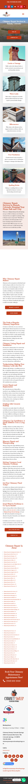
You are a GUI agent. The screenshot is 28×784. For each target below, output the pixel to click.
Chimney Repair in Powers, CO (10, 630)
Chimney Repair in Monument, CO (10, 613)
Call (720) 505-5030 (14, 530)
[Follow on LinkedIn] (12, 6)
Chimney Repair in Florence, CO (10, 584)
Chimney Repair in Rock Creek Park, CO (11, 634)
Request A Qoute (14, 307)
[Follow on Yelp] (24, 6)
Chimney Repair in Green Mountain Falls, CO (12, 599)
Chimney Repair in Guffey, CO (9, 601)
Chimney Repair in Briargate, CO (10, 556)
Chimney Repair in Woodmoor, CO (10, 661)
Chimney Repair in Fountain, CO (10, 593)
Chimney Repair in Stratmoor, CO (10, 649)
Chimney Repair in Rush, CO (9, 636)
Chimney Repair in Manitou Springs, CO (11, 609)
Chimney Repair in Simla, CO (9, 643)
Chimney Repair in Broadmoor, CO (10, 558)
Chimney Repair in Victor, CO (9, 653)
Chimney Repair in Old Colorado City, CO (12, 619)
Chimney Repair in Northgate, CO (10, 615)
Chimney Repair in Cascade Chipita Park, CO (12, 564)
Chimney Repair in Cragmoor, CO (10, 570)
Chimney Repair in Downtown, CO (10, 576)
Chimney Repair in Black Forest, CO (11, 554)
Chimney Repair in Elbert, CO (9, 578)
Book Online (14, 313)
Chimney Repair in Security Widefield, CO (12, 638)
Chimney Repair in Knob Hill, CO (10, 605)
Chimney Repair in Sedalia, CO (10, 640)
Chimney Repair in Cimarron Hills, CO (11, 568)
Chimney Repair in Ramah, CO (9, 632)
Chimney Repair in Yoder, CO (9, 663)
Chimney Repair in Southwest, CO (10, 647)
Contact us (14, 37)
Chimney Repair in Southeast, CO (10, 645)
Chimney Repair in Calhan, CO (9, 560)
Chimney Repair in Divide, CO (9, 574)
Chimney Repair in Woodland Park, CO (11, 659)
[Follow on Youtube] (15, 6)
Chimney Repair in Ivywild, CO (10, 603)
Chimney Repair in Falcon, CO (9, 582)
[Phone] (24, 780)
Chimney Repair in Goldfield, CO (10, 597)
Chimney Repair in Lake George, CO (11, 607)
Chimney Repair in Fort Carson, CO (10, 591)
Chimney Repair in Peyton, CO (9, 623)
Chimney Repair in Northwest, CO (10, 617)
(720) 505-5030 (16, 2)
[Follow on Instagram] (9, 6)
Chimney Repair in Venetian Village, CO (11, 651)
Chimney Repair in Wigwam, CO (10, 657)
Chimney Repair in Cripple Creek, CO (11, 572)
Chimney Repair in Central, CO (10, 566)
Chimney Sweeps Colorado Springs (12, 780)
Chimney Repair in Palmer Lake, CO (11, 621)
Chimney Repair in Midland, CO (10, 611)
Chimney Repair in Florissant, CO (10, 586)
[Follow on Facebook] (6, 6)
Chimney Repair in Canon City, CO (10, 562)
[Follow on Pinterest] (18, 6)
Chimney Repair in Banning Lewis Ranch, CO (12, 552)
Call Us (14, 32)
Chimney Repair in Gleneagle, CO (10, 595)
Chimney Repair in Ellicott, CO (10, 580)
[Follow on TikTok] (21, 6)
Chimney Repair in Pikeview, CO (10, 625)
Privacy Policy (18, 782)
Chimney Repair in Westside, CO (10, 655)
